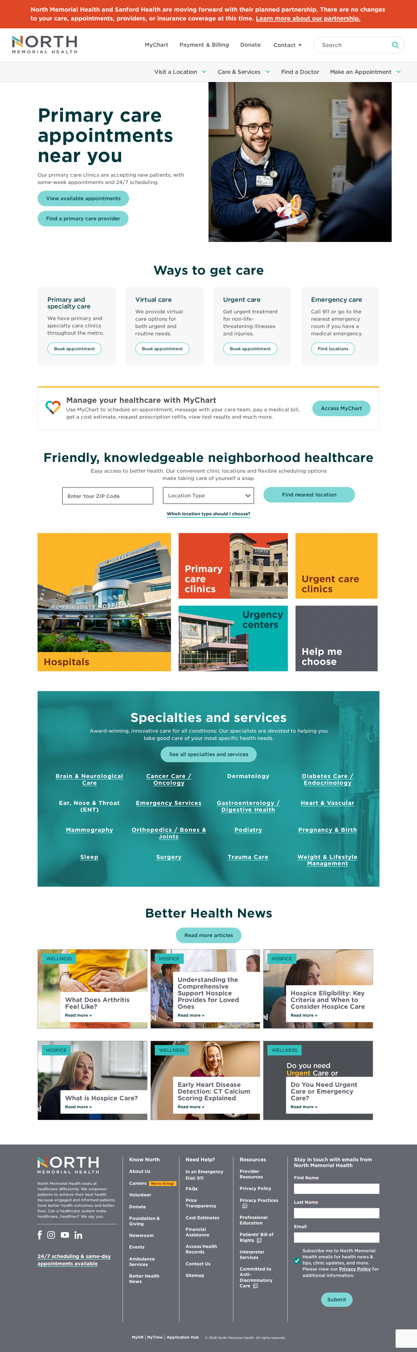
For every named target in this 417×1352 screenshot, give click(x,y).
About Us (139, 1171)
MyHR (139, 1337)
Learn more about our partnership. (308, 18)
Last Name (306, 1202)
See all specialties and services (208, 754)
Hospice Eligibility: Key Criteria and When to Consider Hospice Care (328, 1000)
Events (136, 1247)
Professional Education (253, 1220)
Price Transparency (201, 1203)
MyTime (156, 1337)
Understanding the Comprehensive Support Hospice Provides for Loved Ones (208, 993)
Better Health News (144, 1279)
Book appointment (74, 348)
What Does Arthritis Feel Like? (97, 1003)
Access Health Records (201, 1249)
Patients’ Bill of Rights (260, 1237)
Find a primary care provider (83, 219)
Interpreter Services (252, 1254)
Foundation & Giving (144, 1221)
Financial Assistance (197, 1232)
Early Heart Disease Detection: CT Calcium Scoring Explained (214, 1091)
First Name (306, 1177)
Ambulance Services (142, 1261)
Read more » (86, 1015)
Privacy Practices (259, 1203)
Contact (285, 45)
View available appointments (87, 200)
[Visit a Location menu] (204, 72)
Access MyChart (341, 408)
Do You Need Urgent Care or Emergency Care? (324, 1091)
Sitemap (195, 1275)
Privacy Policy (255, 1188)
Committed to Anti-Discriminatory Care (258, 1278)
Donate (250, 44)
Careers (138, 1183)
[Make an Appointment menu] (399, 72)
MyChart (157, 44)
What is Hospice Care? (101, 1098)
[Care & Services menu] (268, 72)
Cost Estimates (202, 1217)
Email (300, 1226)
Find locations (333, 348)
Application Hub (183, 1337)
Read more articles (208, 935)
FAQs (192, 1188)
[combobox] (208, 495)
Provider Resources (251, 1174)
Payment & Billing (204, 44)
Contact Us (198, 1263)
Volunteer (140, 1194)
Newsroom (141, 1235)
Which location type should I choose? (208, 513)
